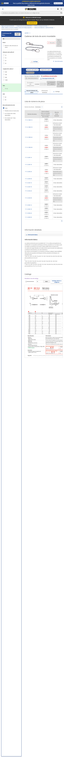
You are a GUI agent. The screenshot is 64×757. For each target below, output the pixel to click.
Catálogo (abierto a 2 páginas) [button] (57, 281)
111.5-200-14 (28, 157)
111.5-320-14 (28, 183)
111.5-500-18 (28, 209)
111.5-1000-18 (28, 127)
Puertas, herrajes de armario (40, 26)
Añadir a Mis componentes (30, 84)
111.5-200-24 (28, 171)
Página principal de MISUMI (7, 26)
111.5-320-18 (28, 187)
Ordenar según (51, 114)
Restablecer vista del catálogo (31, 278)
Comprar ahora (52, 83)
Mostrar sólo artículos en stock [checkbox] (11, 46)
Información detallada (44, 91)
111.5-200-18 (28, 164)
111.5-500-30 (28, 217)
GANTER (26, 33)
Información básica (33, 234)
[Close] (61, 17)
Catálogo (35, 61)
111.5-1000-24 (28, 137)
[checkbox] (11, 55)
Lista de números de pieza (31, 91)
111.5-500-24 (28, 213)
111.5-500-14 (28, 205)
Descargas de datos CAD (48, 78)
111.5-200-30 (28, 178)
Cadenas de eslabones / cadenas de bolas (43, 27)
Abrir (46, 281)
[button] (58, 3)
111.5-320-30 (28, 198)
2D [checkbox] (5, 97)
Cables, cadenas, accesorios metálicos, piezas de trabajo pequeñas (16, 27)
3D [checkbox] (5, 99)
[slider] (26, 281)
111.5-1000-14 (28, 120)
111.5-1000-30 (28, 147)
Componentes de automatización (24, 26)
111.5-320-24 (28, 191)
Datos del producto (33, 78)
